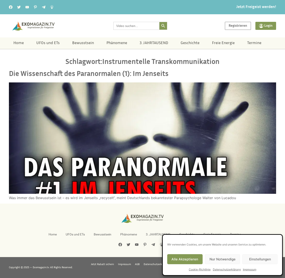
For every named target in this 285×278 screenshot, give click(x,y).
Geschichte (190, 43)
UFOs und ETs (48, 43)
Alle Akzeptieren (184, 259)
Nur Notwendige (223, 259)
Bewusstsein (83, 43)
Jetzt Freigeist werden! (256, 7)
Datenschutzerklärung (227, 269)
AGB (137, 264)
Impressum (249, 269)
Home (18, 43)
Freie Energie (223, 43)
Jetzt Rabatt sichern (102, 264)
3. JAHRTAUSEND (154, 43)
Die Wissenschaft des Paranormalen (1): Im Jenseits (89, 74)
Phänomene (116, 43)
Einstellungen (260, 259)
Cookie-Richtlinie (200, 269)
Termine (254, 43)
